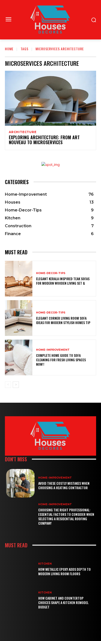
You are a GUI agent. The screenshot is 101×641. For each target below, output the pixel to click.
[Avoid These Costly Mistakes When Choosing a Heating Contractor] (20, 483)
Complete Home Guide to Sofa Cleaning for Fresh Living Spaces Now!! (61, 360)
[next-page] (16, 384)
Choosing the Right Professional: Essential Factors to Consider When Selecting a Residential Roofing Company (66, 516)
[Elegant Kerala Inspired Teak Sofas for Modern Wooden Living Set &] (18, 278)
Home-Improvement (53, 349)
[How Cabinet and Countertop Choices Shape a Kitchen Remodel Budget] (20, 600)
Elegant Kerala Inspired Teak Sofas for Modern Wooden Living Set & (62, 281)
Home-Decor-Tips (50, 273)
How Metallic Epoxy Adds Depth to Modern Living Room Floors (64, 571)
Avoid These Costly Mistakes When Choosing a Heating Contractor (63, 485)
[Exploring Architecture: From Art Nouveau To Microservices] (50, 98)
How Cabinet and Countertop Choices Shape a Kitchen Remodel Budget (63, 602)
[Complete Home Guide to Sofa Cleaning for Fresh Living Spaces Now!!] (18, 357)
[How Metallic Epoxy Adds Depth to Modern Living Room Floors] (20, 569)
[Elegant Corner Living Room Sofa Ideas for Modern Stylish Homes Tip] (18, 318)
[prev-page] (8, 384)
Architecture (23, 132)
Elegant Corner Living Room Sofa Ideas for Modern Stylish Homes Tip (63, 320)
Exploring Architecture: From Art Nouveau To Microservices (44, 139)
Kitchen (45, 563)
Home (9, 48)
